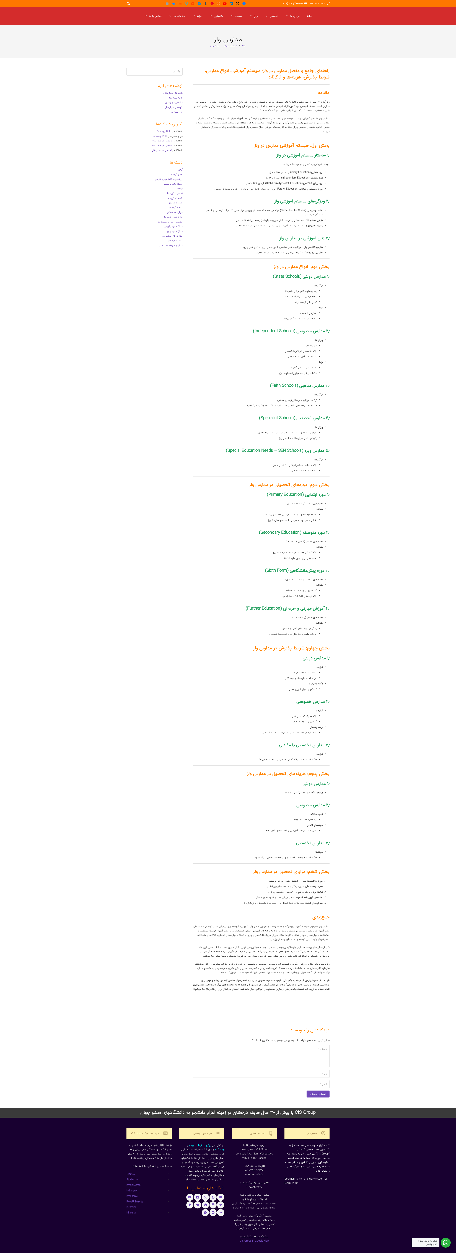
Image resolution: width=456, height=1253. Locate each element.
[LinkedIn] (231, 3)
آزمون (180, 170)
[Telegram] (199, 3)
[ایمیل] (167, 3)
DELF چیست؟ (164, 131)
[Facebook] (244, 3)
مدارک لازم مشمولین (172, 236)
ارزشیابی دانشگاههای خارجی (168, 179)
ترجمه (180, 188)
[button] (287, 16)
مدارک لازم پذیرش (173, 226)
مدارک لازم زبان (175, 231)
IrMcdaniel (132, 1196)
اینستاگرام (219, 1149)
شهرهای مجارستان (173, 107)
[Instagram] (218, 3)
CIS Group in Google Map (254, 1241)
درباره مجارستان (175, 212)
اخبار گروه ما (176, 174)
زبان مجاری (177, 112)
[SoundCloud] (180, 3)
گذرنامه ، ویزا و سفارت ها (170, 222)
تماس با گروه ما (175, 193)
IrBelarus (131, 1213)
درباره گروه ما (176, 207)
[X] (237, 3)
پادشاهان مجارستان (173, 93)
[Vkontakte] (173, 3)
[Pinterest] (212, 3)
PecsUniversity (134, 1202)
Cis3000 (130, 1174)
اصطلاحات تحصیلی (173, 184)
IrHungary (132, 1191)
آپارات (199, 1145)
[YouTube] (225, 3)
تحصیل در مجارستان (162, 141)
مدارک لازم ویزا (175, 241)
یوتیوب (207, 1145)
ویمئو (191, 1145)
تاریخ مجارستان (175, 98)
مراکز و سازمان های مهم (171, 245)
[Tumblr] (205, 3)
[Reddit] (193, 3)
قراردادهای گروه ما (173, 217)
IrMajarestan (133, 1185)
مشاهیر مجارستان (174, 102)
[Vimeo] (186, 3)
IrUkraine (131, 1207)
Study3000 (132, 1180)
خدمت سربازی (175, 203)
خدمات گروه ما (175, 198)
